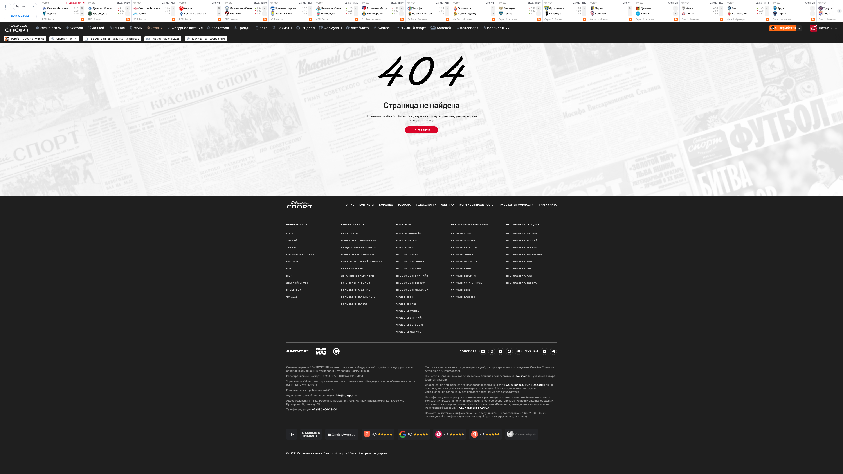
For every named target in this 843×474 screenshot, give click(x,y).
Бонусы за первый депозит (361, 261)
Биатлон (292, 261)
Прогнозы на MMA (519, 261)
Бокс (289, 268)
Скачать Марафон (464, 261)
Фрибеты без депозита (358, 254)
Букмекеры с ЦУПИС (355, 289)
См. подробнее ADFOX (474, 407)
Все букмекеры (352, 268)
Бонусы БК (404, 224)
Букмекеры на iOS (354, 303)
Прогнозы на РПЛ (519, 268)
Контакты (366, 204)
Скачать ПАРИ (461, 233)
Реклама (404, 204)
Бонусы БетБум (407, 240)
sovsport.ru (523, 376)
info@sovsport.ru (346, 395)
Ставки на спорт (353, 224)
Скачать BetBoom (464, 247)
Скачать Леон (461, 268)
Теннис (291, 247)
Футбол (291, 233)
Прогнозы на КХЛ (519, 275)
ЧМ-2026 (291, 296)
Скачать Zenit (461, 289)
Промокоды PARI (408, 268)
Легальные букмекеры (357, 275)
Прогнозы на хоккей (522, 240)
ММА (289, 275)
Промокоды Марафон (412, 289)
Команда (386, 204)
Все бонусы (349, 233)
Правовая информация (516, 204)
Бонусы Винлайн (409, 233)
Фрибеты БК (404, 296)
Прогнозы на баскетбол (524, 254)
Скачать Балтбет (463, 296)
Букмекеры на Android (358, 296)
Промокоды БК (407, 254)
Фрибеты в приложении (359, 240)
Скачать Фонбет (463, 254)
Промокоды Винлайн (412, 275)
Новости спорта (298, 224)
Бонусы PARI (405, 247)
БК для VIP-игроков (355, 282)
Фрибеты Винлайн (409, 317)
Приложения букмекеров (470, 224)
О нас (350, 204)
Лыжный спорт (297, 282)
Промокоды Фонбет (411, 261)
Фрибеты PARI (406, 303)
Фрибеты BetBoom (409, 324)
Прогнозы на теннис (522, 247)
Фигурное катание (300, 254)
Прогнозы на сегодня (522, 224)
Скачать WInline (463, 240)
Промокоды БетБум (410, 282)
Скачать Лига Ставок (466, 282)
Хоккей (291, 240)
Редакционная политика (435, 204)
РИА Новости (534, 384)
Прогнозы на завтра (521, 282)
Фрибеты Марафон (410, 331)
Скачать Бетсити (463, 275)
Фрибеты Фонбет (408, 310)
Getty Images (514, 384)
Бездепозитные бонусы (358, 247)
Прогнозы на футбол (522, 233)
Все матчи (20, 16)
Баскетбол (294, 289)
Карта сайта (548, 204)
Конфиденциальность (476, 204)
